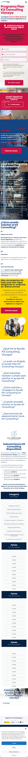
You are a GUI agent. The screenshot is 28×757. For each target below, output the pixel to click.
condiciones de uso (17, 65)
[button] (25, 728)
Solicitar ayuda (15, 83)
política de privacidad (7, 65)
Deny (14, 747)
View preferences (14, 752)
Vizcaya (7, 703)
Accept (14, 743)
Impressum (14, 755)
